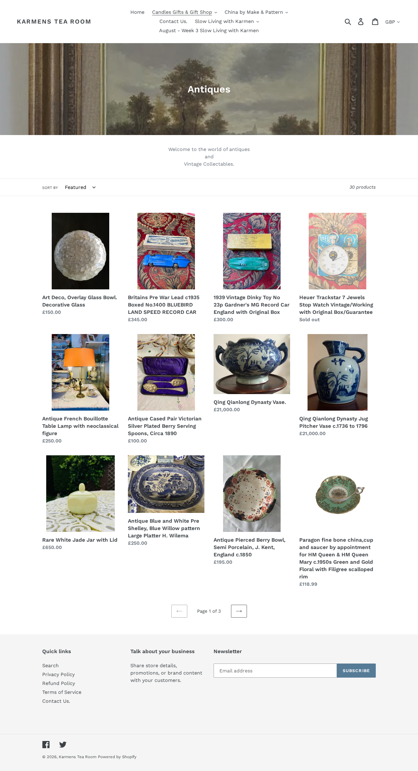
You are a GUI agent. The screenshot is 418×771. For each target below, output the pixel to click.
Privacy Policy (58, 674)
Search (50, 665)
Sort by (50, 188)
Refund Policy (58, 683)
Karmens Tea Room (54, 21)
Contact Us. (56, 701)
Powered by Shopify (117, 756)
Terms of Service (61, 692)
